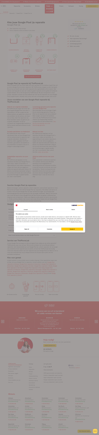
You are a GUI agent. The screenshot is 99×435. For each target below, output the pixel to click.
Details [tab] (73, 209)
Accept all (72, 229)
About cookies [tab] (49, 209)
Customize (49, 229)
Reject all (26, 229)
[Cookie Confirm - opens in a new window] (77, 205)
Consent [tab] (26, 209)
